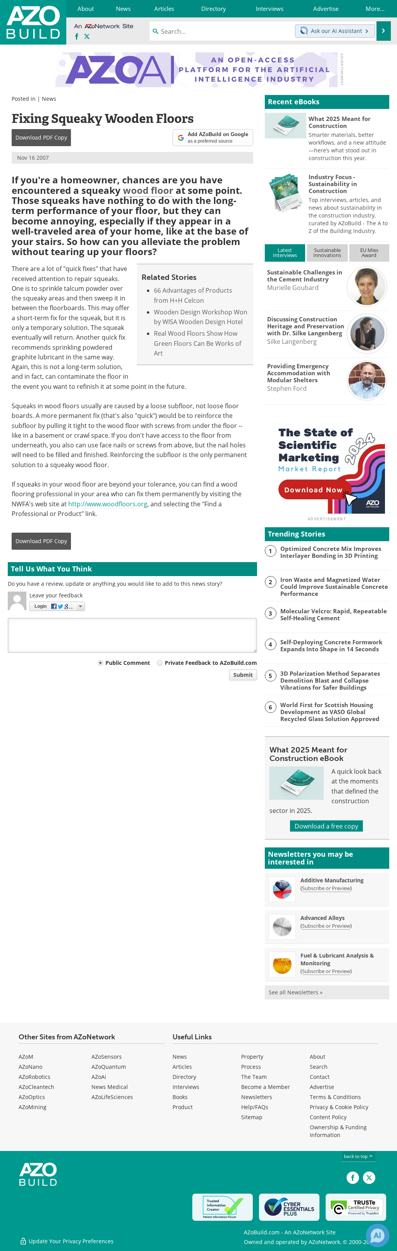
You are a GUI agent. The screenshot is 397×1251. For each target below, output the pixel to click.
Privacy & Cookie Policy (339, 1107)
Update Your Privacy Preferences (70, 1241)
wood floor (148, 190)
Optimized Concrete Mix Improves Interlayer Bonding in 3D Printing (330, 552)
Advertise (322, 1087)
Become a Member (265, 1087)
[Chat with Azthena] (377, 1235)
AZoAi (98, 1076)
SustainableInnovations (327, 253)
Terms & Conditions (335, 1097)
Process (251, 1066)
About (317, 1056)
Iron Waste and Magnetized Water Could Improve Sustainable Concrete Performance (334, 586)
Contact (320, 1076)
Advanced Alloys (322, 917)
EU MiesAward (369, 253)
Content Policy (328, 1117)
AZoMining (33, 1107)
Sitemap (251, 1117)
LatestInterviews (285, 253)
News (49, 98)
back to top (356, 1156)
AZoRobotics (34, 1076)
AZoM (26, 1056)
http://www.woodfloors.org (107, 504)
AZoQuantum (108, 1066)
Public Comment (127, 662)
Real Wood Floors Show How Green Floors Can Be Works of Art (197, 343)
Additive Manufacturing (332, 880)
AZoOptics (32, 1097)
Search (319, 1066)
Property (252, 1056)
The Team (254, 1076)
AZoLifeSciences (112, 1097)
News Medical (109, 1087)
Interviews (186, 1087)
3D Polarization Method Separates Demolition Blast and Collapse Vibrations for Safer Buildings (330, 680)
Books (180, 1097)
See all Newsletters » (296, 992)
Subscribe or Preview (326, 888)
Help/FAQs (254, 1107)
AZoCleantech (36, 1087)
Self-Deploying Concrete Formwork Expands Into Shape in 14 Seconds (331, 645)
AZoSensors (106, 1056)
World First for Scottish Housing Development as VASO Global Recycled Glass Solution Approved (330, 711)
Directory (184, 1076)
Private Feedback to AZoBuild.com (211, 662)
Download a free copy (326, 826)
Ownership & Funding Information (338, 1131)
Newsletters (256, 1097)
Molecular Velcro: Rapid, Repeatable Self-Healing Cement (333, 614)
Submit (243, 674)
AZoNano (30, 1066)
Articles (182, 1066)
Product (183, 1107)
